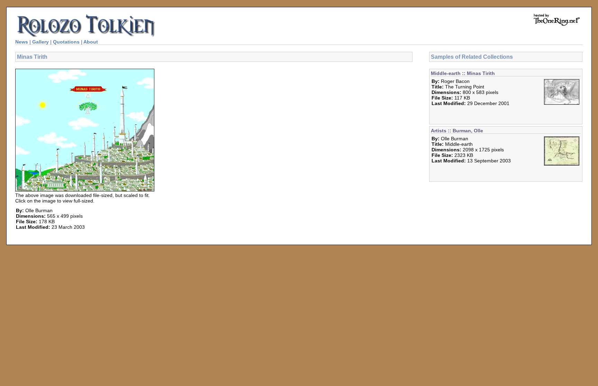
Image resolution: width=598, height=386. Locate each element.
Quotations (66, 42)
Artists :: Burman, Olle (457, 130)
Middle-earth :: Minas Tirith (463, 73)
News (21, 42)
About (90, 42)
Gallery (40, 42)
